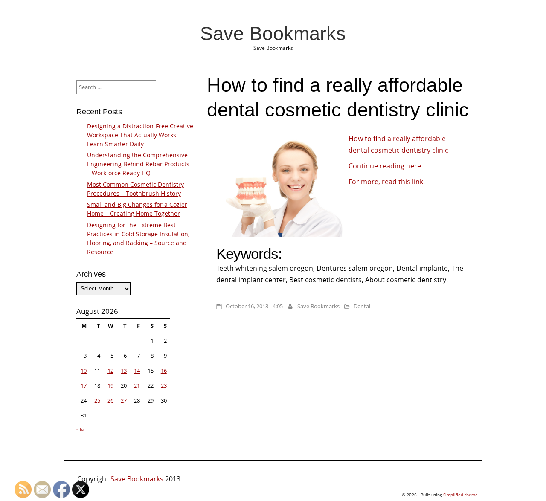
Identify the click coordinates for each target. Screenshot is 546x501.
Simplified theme (460, 495)
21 (137, 385)
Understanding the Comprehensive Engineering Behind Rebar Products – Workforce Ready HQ (138, 164)
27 (124, 400)
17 (84, 385)
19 (110, 385)
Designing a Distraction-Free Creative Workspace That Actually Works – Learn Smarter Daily (140, 135)
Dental (362, 306)
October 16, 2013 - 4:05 (254, 306)
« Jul (80, 429)
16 (164, 370)
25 (97, 400)
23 (164, 385)
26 (110, 400)
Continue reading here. (386, 166)
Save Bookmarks (273, 33)
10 (84, 370)
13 (124, 370)
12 (110, 370)
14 (137, 370)
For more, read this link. (387, 181)
